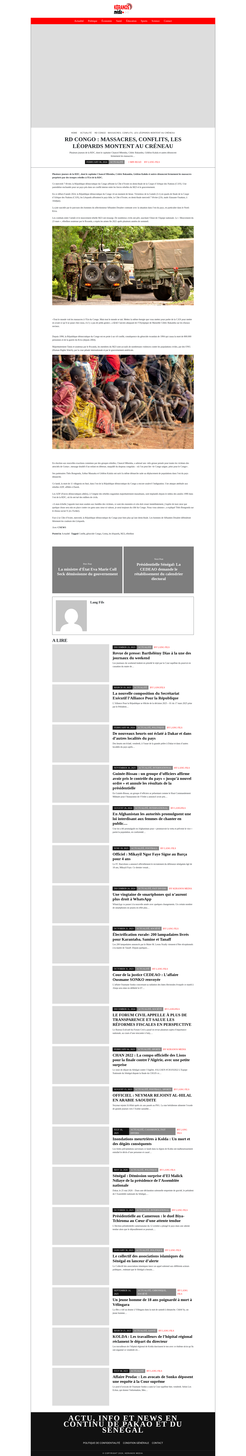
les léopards (114, 533)
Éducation (131, 20)
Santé (119, 20)
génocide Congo (93, 533)
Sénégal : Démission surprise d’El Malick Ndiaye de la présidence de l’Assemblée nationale (148, 1180)
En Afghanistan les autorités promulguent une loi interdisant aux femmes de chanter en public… (152, 819)
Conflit (82, 533)
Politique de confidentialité (101, 1443)
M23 (123, 533)
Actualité (79, 20)
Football (151, 848)
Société (155, 928)
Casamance (152, 1129)
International (162, 768)
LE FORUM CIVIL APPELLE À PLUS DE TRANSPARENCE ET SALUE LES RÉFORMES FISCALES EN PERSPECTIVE (152, 1020)
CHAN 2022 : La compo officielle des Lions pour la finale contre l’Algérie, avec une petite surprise (151, 1060)
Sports (144, 20)
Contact (168, 20)
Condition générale (136, 1443)
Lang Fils (154, 162)
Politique (92, 20)
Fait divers (159, 888)
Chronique (159, 1290)
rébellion (130, 533)
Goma (105, 533)
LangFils (159, 687)
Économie (107, 20)
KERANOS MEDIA (182, 888)
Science (156, 20)
